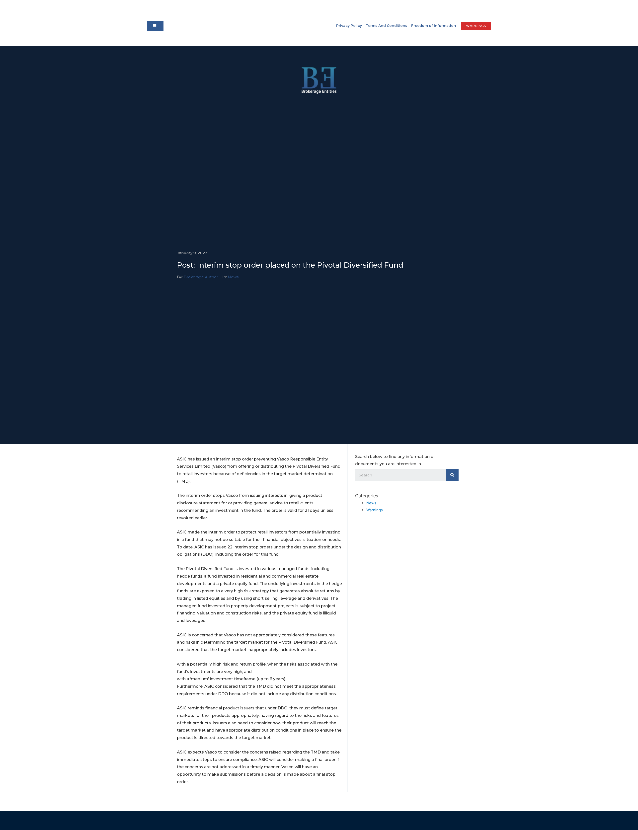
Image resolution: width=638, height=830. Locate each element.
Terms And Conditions (386, 25)
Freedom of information (433, 25)
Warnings (374, 510)
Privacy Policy (349, 25)
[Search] (452, 475)
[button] (155, 26)
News (233, 277)
